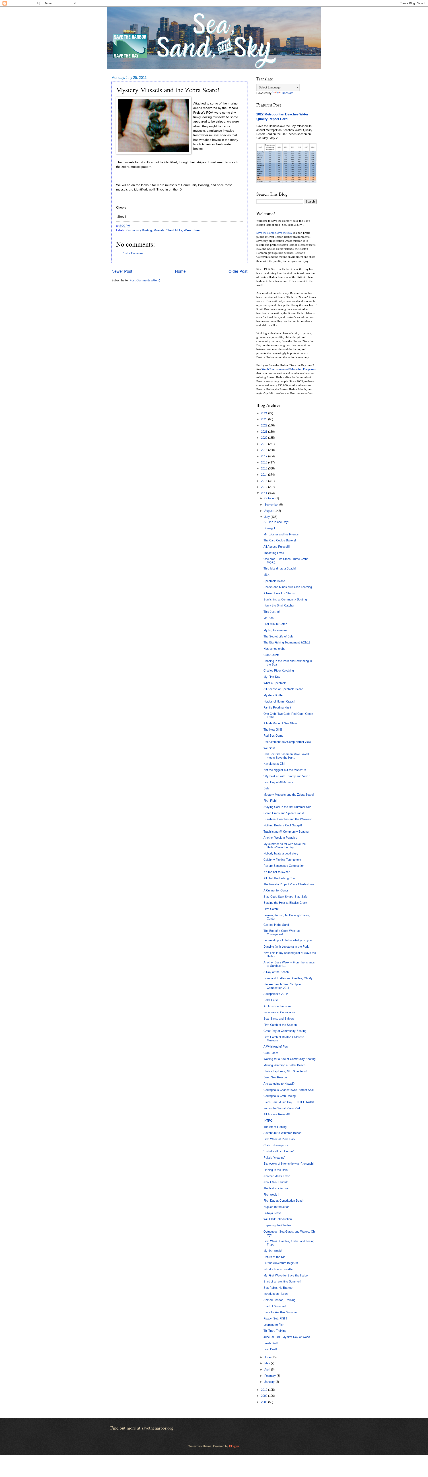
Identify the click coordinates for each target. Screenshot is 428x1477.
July (267, 516)
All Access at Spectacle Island (283, 689)
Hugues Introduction (276, 1207)
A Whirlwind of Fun (275, 1046)
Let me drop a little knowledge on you (287, 940)
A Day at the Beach (276, 972)
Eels (266, 788)
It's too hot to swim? (276, 872)
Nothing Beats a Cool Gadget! (282, 825)
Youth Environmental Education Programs (288, 369)
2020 (264, 437)
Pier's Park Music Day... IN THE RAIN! (288, 1102)
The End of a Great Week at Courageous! (281, 932)
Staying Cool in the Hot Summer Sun (287, 807)
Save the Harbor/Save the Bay (274, 232)
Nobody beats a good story (280, 853)
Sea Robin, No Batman (278, 1287)
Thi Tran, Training (274, 1330)
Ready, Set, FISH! (275, 1318)
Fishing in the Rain (275, 1170)
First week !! (271, 1194)
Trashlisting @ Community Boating (286, 831)
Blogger (234, 1446)
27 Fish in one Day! (276, 522)
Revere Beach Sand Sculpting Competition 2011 (282, 986)
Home (180, 271)
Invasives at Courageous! (279, 1012)
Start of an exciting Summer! (282, 1281)
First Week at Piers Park (279, 1139)
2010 (264, 1389)
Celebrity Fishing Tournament (282, 859)
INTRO (267, 1120)
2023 (264, 419)
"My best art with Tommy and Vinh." (286, 776)
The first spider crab (276, 1188)
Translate (287, 93)
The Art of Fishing (274, 1127)
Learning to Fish (273, 1324)
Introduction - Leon (275, 1293)
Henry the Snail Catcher (278, 605)
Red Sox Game (273, 735)
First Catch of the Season (280, 1024)
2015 (264, 468)
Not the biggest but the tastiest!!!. (285, 770)
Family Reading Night (277, 707)
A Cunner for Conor (275, 890)
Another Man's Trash (276, 1176)
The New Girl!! (272, 729)
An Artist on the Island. (278, 1006)
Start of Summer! (274, 1306)
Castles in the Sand (276, 924)
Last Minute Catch (275, 624)
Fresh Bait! (270, 1343)
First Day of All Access (278, 782)
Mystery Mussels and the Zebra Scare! (288, 794)
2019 (264, 444)
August (269, 510)
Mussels (159, 230)
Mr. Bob (268, 618)
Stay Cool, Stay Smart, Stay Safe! (285, 896)
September (271, 504)
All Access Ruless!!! (276, 546)
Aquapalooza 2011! (275, 994)
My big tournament (275, 630)
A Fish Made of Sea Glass (280, 723)
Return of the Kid (274, 1257)
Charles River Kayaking (278, 670)
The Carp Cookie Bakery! (279, 540)
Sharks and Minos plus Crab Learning (287, 587)
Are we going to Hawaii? (278, 1083)
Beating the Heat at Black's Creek (285, 902)
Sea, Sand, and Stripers (278, 1018)
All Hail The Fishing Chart (279, 878)
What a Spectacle (274, 683)
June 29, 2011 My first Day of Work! (286, 1337)
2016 (264, 462)
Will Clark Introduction (277, 1219)
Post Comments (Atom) (145, 280)
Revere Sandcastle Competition (283, 865)
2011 (264, 493)
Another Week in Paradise (280, 837)
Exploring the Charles (277, 1225)
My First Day (271, 676)
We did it (269, 748)
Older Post (237, 271)
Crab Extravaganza (275, 1145)
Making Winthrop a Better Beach (284, 1065)
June (268, 1357)
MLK (266, 574)
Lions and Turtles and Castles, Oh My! (288, 978)
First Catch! (271, 909)
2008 (264, 1402)
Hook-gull (269, 528)
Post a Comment (133, 253)
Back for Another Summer (280, 1312)
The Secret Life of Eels (278, 636)
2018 (264, 450)
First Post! (270, 1349)
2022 (264, 425)
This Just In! (271, 611)
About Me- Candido (275, 1182)
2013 (264, 481)
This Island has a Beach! (279, 568)
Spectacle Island (274, 581)
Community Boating (139, 230)
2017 (264, 456)
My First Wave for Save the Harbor (286, 1275)
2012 (264, 487)
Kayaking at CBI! (274, 763)
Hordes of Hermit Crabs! (279, 701)
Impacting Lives (273, 553)
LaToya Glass (272, 1213)
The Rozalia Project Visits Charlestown (288, 884)
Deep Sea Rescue (275, 1077)
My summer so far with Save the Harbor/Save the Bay (284, 845)
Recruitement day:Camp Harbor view (287, 742)
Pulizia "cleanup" (274, 1157)
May (267, 1363)
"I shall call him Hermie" (278, 1151)
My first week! (272, 1250)
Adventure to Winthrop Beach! (282, 1133)
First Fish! (270, 800)
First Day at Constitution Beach (283, 1200)
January (270, 1381)
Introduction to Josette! (278, 1269)
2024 (264, 413)
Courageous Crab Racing (279, 1096)
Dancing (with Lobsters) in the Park (286, 946)
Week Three (192, 230)
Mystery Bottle (272, 695)
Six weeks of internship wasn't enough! (288, 1163)
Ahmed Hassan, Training (279, 1300)
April (267, 1369)
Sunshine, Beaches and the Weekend (287, 819)
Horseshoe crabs (274, 648)
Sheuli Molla (174, 230)
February (270, 1375)
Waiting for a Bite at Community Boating (289, 1059)
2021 (264, 431)
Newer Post (121, 271)
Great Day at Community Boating (284, 1030)
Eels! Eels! (270, 1000)
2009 (264, 1395)
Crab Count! (271, 655)
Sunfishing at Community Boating (285, 599)
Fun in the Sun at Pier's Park (282, 1108)
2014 (264, 474)
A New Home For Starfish (279, 593)
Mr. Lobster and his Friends (281, 534)
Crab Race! (270, 1053)
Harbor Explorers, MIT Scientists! (285, 1071)
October (270, 498)
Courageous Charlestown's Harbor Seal (288, 1090)
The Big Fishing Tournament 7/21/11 (286, 642)
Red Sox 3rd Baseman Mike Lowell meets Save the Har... (286, 755)
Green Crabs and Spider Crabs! (283, 813)
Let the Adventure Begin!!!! (280, 1263)
